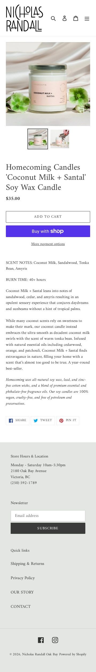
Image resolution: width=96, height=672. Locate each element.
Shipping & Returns (27, 564)
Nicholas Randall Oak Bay (40, 654)
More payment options (48, 244)
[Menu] (87, 18)
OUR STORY (22, 592)
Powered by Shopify (72, 654)
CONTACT (21, 606)
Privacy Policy (23, 578)
